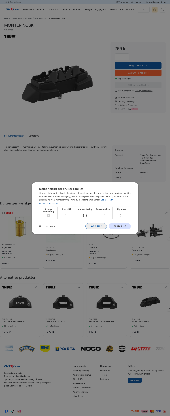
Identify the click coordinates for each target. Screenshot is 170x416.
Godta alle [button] (120, 226)
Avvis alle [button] (96, 226)
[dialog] (85, 208)
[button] (47, 226)
